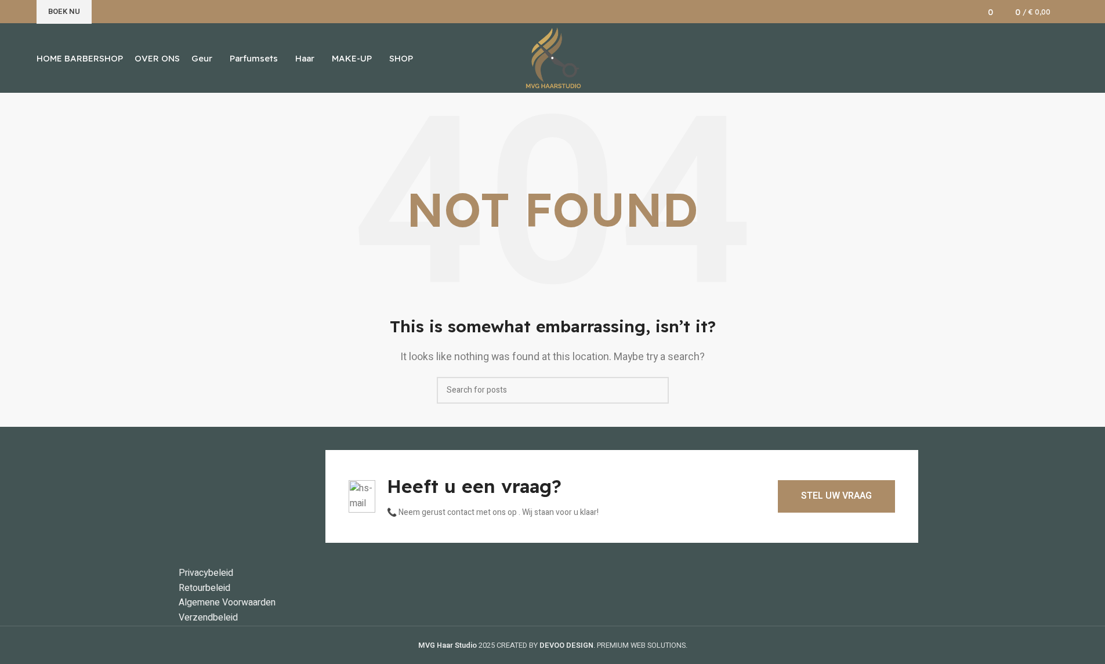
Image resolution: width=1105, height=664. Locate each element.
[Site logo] (552, 57)
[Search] (1065, 11)
